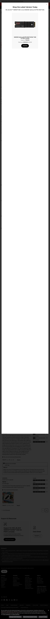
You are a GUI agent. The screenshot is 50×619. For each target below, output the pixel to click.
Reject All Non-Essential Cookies (30, 616)
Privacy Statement (6, 614)
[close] (46, 4)
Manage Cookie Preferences (15, 616)
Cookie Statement (15, 614)
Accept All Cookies (43, 616)
